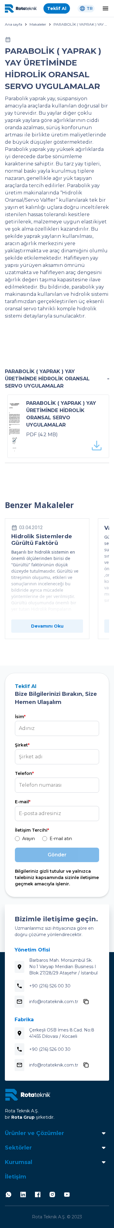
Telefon (24, 773)
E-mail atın (61, 838)
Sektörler (18, 1147)
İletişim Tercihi (32, 830)
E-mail (22, 801)
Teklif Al (56, 8)
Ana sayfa (13, 24)
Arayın (28, 838)
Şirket (22, 745)
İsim (20, 716)
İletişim (15, 1176)
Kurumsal (18, 1162)
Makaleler (37, 24)
